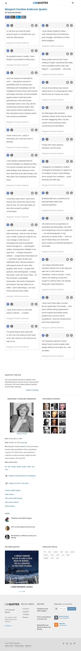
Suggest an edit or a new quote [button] (19, 483)
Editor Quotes (9, 494)
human (46, 555)
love (33, 466)
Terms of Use (9, 645)
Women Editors (10, 506)
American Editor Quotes (12, 490)
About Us (28, 645)
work (57, 555)
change (13, 466)
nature (55, 552)
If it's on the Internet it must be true (23, 527)
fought (24, 466)
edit (9, 466)
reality (29, 466)
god (67, 552)
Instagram (26, 611)
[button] (72, 2)
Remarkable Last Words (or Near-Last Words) (44, 627)
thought (46, 558)
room (6, 469)
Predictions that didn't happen (21, 518)
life (6, 466)
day (58, 558)
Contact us (8, 625)
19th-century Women (11, 502)
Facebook (26, 609)
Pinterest (25, 617)
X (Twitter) (26, 614)
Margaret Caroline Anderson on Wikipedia (22, 476)
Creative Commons (22, 433)
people (19, 466)
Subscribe (72, 609)
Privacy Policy (19, 645)
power (72, 552)
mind (52, 555)
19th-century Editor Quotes (13, 498)
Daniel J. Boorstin (32, 390)
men (52, 558)
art (63, 555)
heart (67, 555)
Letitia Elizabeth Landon (22, 587)
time (61, 552)
